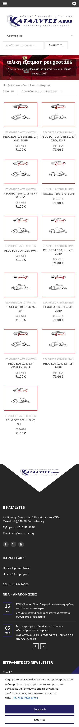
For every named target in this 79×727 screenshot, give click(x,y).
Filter (6, 91)
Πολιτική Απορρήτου (25, 697)
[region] (39, 700)
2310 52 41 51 (26, 527)
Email (7, 672)
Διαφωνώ (39, 719)
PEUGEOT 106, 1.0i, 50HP (58, 193)
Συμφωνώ (40, 709)
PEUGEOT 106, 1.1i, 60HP (21, 250)
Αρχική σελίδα (16, 69)
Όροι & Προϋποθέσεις (16, 568)
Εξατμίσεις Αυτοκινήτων (20, 132)
